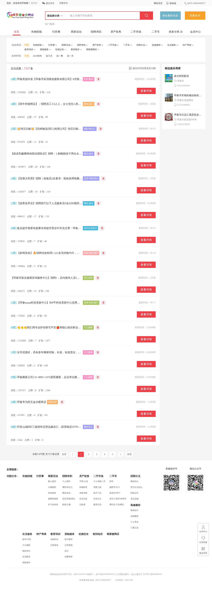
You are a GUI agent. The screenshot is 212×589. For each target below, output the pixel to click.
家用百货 (97, 504)
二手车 (156, 31)
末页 (129, 454)
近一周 (59, 56)
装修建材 (156, 45)
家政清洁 (26, 551)
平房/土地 (83, 481)
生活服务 (171, 45)
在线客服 (203, 542)
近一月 (70, 56)
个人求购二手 (99, 481)
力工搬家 (26, 545)
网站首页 (158, 3)
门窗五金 (134, 528)
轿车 (111, 481)
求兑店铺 (134, 499)
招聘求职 (96, 31)
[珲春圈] (20, 15)
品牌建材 (134, 516)
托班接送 (54, 545)
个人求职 (66, 481)
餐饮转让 (134, 481)
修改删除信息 (170, 15)
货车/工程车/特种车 (117, 499)
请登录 (34, 3)
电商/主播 (66, 504)
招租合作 (134, 493)
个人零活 (134, 522)
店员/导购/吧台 (68, 499)
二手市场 (136, 31)
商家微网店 (91, 49)
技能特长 (54, 539)
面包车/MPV (114, 493)
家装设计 (134, 510)
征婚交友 (59, 49)
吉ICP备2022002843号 (105, 574)
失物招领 (36, 31)
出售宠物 (69, 545)
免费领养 (69, 557)
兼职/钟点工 (67, 487)
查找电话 (75, 49)
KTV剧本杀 (53, 504)
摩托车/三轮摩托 (116, 504)
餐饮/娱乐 (66, 493)
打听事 (56, 31)
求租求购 (83, 493)
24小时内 (37, 56)
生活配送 (26, 557)
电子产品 (97, 493)
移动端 (172, 3)
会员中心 (195, 31)
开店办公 (97, 499)
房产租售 (116, 31)
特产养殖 (187, 45)
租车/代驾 (26, 539)
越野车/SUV (114, 487)
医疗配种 (69, 539)
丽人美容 (52, 481)
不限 (27, 45)
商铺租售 (83, 487)
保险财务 (26, 562)
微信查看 (203, 553)
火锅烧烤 (52, 487)
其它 (67, 551)
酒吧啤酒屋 (53, 499)
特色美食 (52, 493)
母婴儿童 (97, 487)
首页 (16, 31)
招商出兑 (140, 45)
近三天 (49, 56)
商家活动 (76, 31)
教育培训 (29, 49)
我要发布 (63, 3)
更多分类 (174, 31)
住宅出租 (83, 499)
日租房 (82, 504)
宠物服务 (44, 49)
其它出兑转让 (136, 487)
